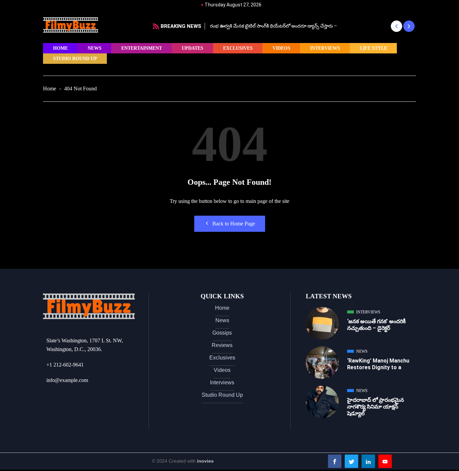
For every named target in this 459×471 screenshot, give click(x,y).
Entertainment (141, 48)
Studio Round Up (75, 58)
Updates (192, 48)
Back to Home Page (233, 223)
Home (60, 48)
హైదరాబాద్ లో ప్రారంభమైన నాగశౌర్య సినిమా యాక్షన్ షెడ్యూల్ (375, 407)
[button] (396, 26)
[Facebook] (334, 461)
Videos (281, 48)
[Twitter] (351, 461)
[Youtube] (385, 461)
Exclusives (238, 48)
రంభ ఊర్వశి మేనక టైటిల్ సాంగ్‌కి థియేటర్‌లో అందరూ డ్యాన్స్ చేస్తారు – (273, 26)
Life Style (373, 48)
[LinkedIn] (368, 461)
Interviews (325, 48)
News (94, 48)
